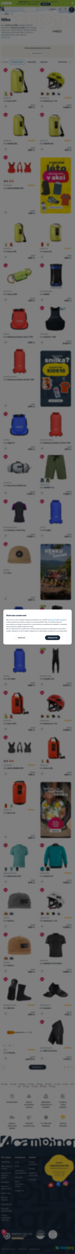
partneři (52, 620)
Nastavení (21, 638)
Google (62, 620)
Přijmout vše (52, 638)
